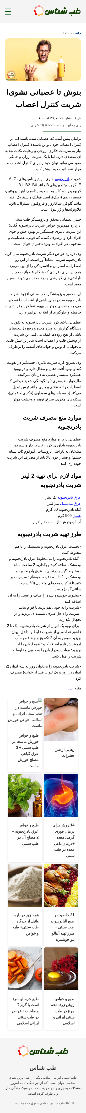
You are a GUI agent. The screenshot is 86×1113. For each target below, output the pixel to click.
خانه (78, 33)
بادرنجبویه (62, 179)
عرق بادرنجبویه (69, 497)
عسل (77, 516)
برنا (70, 688)
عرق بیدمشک (70, 503)
